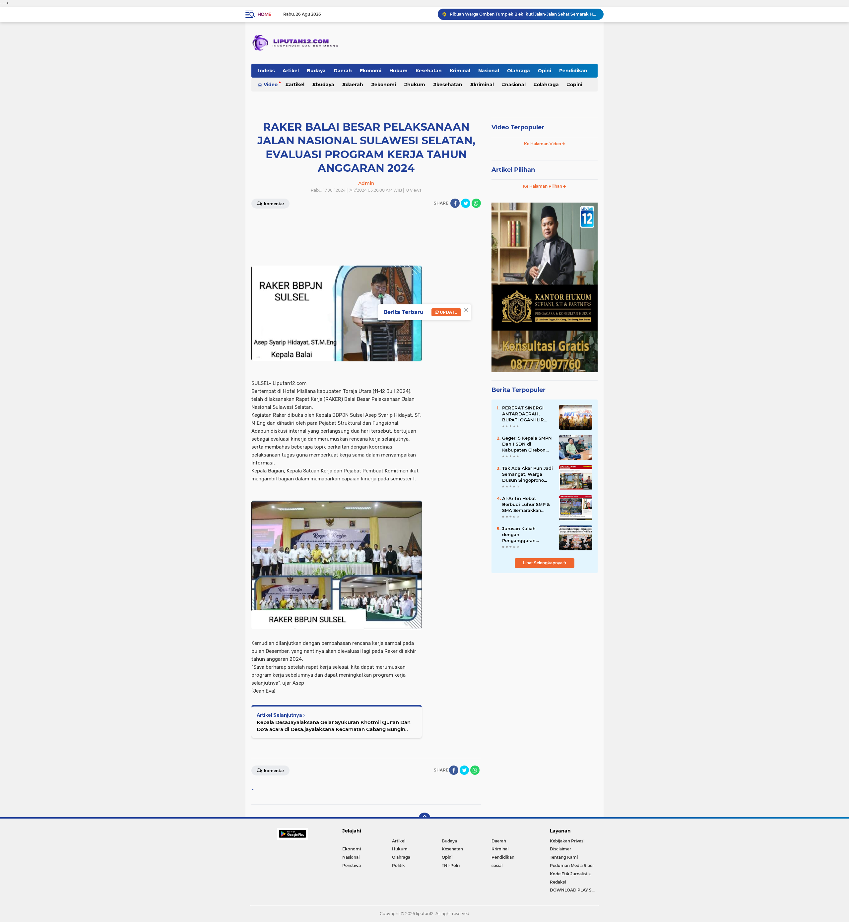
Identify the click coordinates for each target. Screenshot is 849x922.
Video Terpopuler (517, 127)
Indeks (266, 71)
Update (448, 312)
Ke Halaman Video (543, 143)
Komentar (273, 203)
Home (264, 14)
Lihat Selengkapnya (543, 562)
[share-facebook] (455, 203)
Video (271, 85)
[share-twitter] (465, 203)
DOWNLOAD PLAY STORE (574, 890)
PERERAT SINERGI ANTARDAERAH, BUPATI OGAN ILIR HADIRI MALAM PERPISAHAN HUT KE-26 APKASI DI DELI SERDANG (527, 414)
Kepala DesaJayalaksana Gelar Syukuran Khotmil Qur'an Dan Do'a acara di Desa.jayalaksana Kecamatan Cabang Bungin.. (334, 725)
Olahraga (518, 71)
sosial (496, 865)
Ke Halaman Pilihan (543, 186)
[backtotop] (424, 819)
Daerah (343, 71)
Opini (544, 71)
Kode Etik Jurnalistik (570, 873)
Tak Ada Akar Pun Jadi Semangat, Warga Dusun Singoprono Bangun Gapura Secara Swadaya (528, 474)
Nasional (488, 71)
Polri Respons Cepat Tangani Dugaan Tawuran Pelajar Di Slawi (512, 14)
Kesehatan (429, 71)
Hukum (398, 71)
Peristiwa (351, 865)
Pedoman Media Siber (572, 865)
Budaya (316, 71)
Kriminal (460, 71)
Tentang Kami (564, 857)
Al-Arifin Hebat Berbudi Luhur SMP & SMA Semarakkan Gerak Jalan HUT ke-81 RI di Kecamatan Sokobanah (527, 505)
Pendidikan (573, 71)
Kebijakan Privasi (567, 840)
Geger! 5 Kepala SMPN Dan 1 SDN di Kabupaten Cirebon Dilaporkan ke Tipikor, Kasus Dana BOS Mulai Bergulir (527, 444)
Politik (398, 865)
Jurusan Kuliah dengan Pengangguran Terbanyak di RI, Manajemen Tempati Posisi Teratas (525, 535)
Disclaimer (560, 848)
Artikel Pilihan (513, 169)
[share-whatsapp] (476, 203)
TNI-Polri (451, 865)
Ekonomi (370, 71)
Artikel (291, 71)
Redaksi (558, 882)
